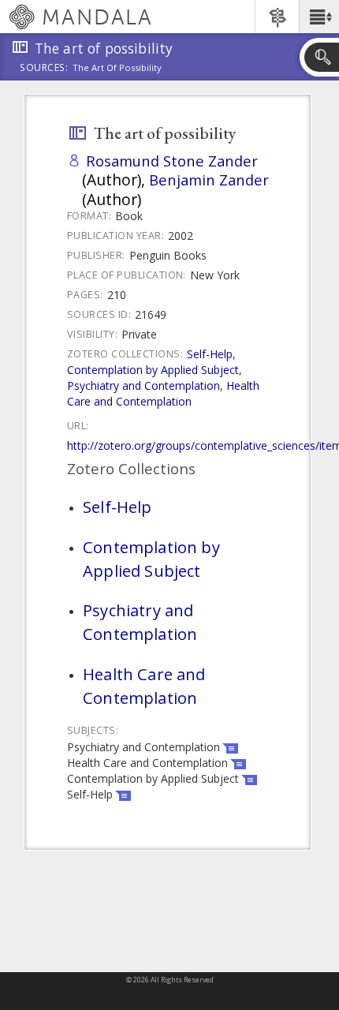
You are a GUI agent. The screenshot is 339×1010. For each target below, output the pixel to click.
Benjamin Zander (209, 179)
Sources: (44, 68)
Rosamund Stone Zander (172, 160)
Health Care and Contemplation (163, 393)
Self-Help (210, 353)
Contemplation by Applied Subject (153, 369)
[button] (319, 16)
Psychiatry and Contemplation (143, 385)
